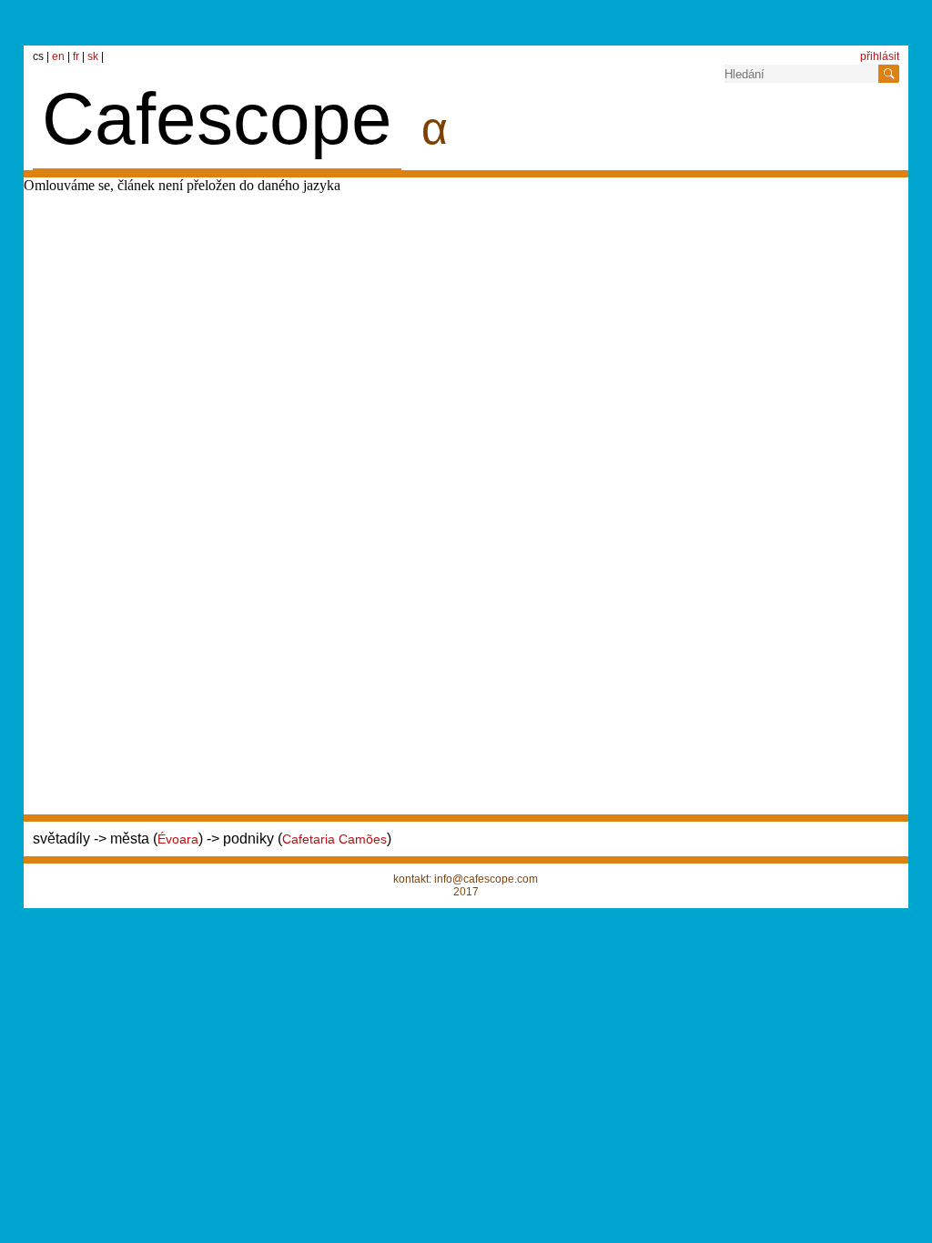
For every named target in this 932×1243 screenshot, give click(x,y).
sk (94, 56)
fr (77, 56)
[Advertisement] (635, 218)
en (59, 56)
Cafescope (217, 118)
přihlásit (879, 56)
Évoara (177, 839)
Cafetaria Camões (334, 839)
